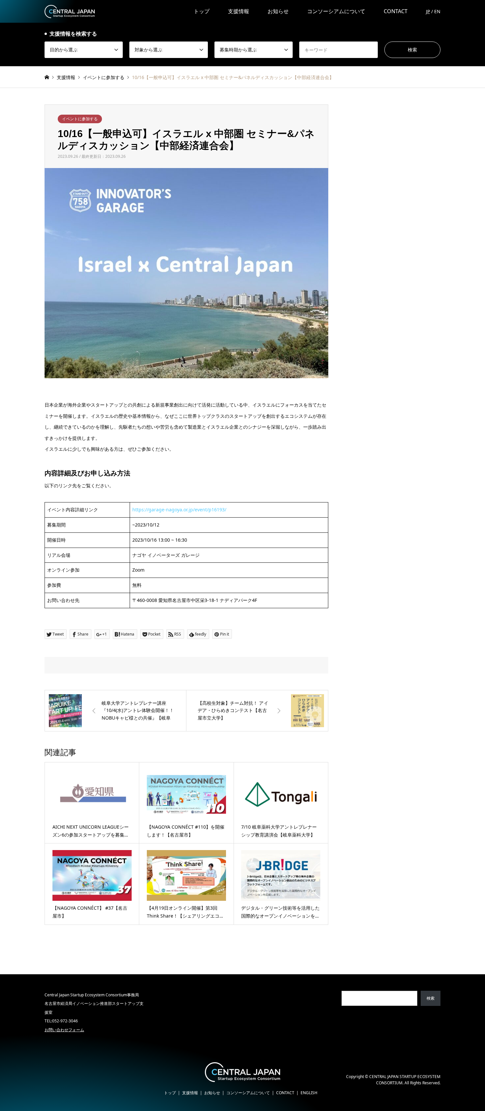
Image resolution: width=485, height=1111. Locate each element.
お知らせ (278, 11)
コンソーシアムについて (336, 11)
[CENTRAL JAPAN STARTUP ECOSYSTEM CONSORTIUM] (70, 11)
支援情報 (238, 11)
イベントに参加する (80, 119)
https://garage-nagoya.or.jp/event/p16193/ (179, 509)
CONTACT (395, 11)
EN (437, 11)
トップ (202, 11)
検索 (431, 998)
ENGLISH (309, 1093)
